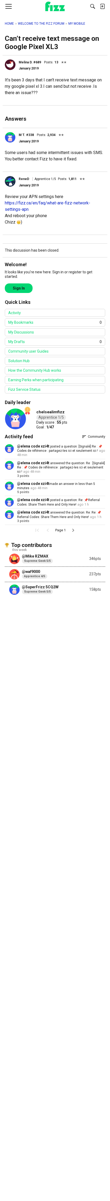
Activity (14, 313)
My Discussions (21, 332)
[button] (10, 64)
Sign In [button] (19, 288)
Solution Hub (19, 361)
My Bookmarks (55, 322)
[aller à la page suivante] (73, 530)
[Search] (92, 6)
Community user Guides (28, 351)
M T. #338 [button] (26, 135)
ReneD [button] (24, 179)
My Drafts (55, 342)
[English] (55, 6)
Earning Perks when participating (36, 380)
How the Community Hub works (34, 370)
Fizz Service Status (24, 389)
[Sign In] (102, 6)
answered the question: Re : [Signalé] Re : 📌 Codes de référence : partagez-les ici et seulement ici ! (61, 467)
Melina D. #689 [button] (30, 62)
